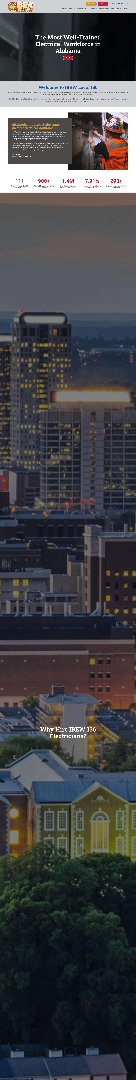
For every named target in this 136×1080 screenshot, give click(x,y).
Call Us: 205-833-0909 (120, 4)
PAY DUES (91, 4)
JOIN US (102, 4)
